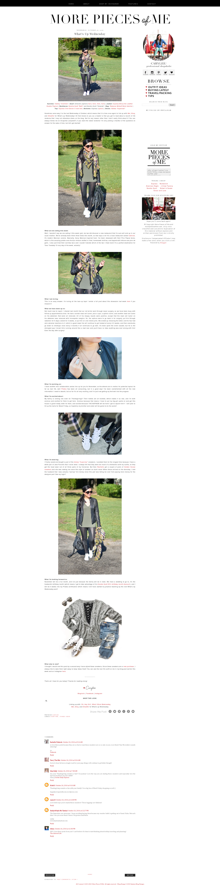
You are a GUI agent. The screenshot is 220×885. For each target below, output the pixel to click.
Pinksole (53, 752)
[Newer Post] (50, 876)
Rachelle (100, 467)
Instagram (98, 693)
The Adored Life (56, 833)
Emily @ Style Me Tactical (58, 811)
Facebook (90, 693)
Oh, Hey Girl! (86, 704)
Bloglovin (81, 693)
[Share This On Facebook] (110, 713)
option (101, 108)
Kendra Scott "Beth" (76, 106)
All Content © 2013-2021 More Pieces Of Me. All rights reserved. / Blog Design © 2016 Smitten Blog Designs (110, 884)
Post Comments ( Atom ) (67, 879)
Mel (129, 113)
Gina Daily (53, 771)
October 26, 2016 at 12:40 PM (65, 829)
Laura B (52, 800)
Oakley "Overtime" (61, 104)
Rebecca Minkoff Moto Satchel (121, 106)
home (71, 4)
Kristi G (52, 785)
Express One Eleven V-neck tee (70, 108)
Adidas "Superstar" (118, 108)
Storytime (55, 716)
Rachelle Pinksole (56, 742)
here (90, 104)
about (86, 4)
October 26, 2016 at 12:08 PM (66, 800)
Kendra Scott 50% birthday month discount (114, 584)
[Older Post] (130, 876)
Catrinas (132, 236)
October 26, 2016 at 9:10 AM (65, 785)
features (133, 4)
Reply (52, 755)
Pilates (64, 389)
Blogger (163, 243)
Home (90, 874)
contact (151, 4)
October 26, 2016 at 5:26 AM (70, 760)
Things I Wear (65, 716)
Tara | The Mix (55, 760)
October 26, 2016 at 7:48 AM (67, 771)
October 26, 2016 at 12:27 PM (78, 811)
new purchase (129, 666)
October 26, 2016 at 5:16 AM (73, 742)
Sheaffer (51, 116)
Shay (133, 113)
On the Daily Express (62, 777)
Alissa (52, 829)
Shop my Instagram (109, 4)
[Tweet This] (114, 713)
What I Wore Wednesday (101, 704)
